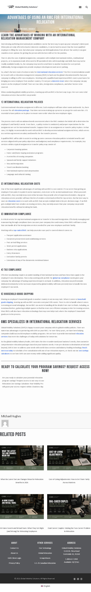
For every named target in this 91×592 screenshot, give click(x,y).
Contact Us (14, 548)
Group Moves (45, 558)
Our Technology (45, 548)
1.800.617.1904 (71, 559)
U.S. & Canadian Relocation (45, 563)
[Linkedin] (74, 579)
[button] (80, 7)
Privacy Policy (14, 563)
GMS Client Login (14, 558)
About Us (14, 553)
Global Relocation (45, 553)
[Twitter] (78, 579)
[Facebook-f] (81, 579)
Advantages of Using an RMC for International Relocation (45, 20)
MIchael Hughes (11, 416)
